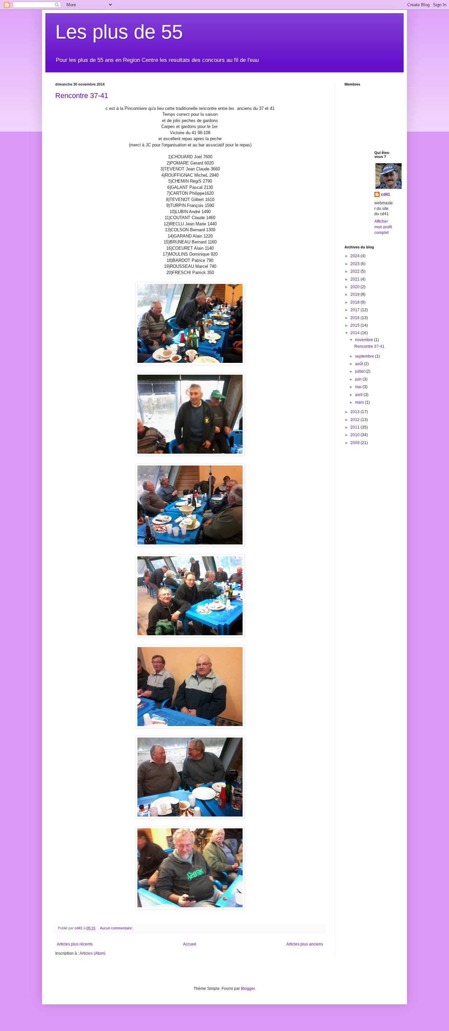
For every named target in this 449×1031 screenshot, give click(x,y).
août (359, 364)
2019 (355, 294)
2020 (355, 287)
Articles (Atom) (93, 953)
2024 (355, 256)
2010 (355, 435)
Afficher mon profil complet (383, 227)
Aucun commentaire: (117, 928)
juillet (360, 371)
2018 (355, 302)
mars (360, 402)
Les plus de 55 (119, 32)
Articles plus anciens (304, 944)
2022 (355, 271)
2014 (355, 333)
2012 (355, 419)
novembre (364, 340)
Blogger (248, 988)
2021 (355, 279)
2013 (355, 412)
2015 (355, 325)
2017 (355, 310)
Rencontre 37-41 (81, 95)
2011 (355, 427)
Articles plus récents (75, 944)
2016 (355, 317)
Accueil (189, 944)
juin (359, 379)
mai (359, 387)
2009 (355, 442)
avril (359, 394)
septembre (365, 356)
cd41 (385, 194)
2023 (355, 264)
